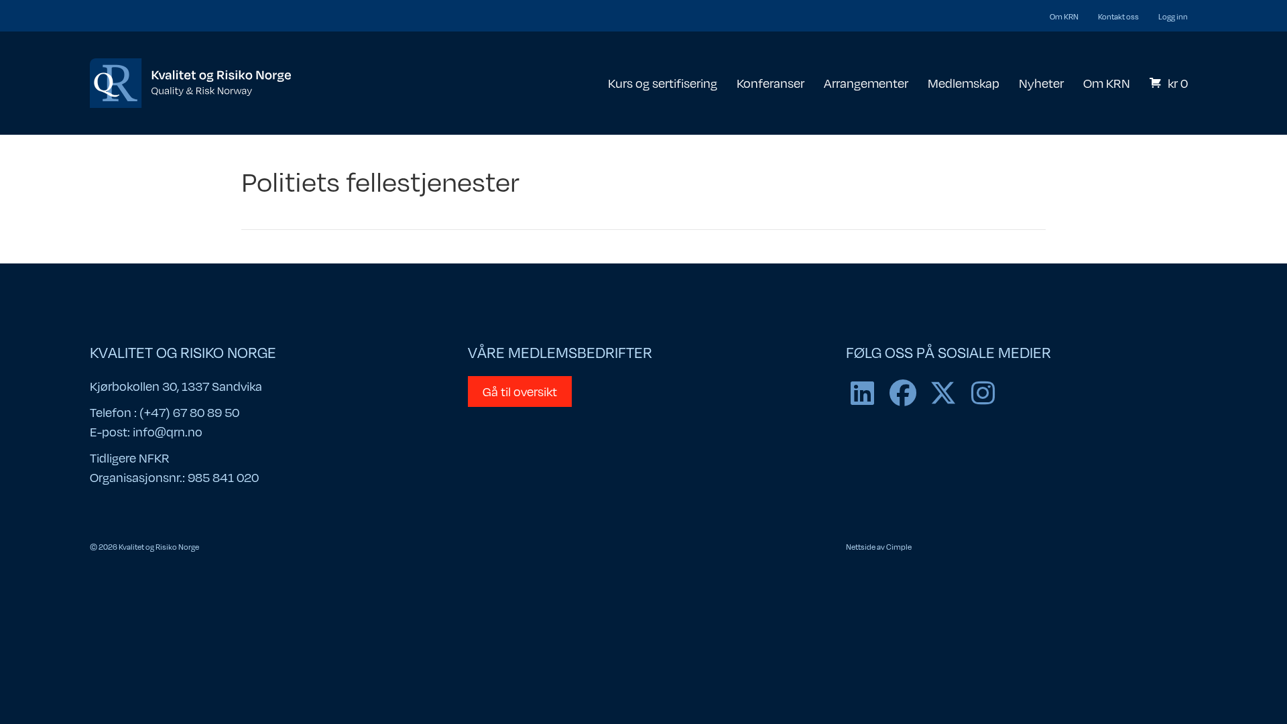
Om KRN (1064, 16)
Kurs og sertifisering (662, 82)
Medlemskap (963, 82)
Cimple (899, 546)
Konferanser (770, 82)
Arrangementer (866, 82)
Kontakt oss (1118, 16)
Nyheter (1041, 82)
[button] (862, 393)
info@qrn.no (167, 431)
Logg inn (1173, 16)
